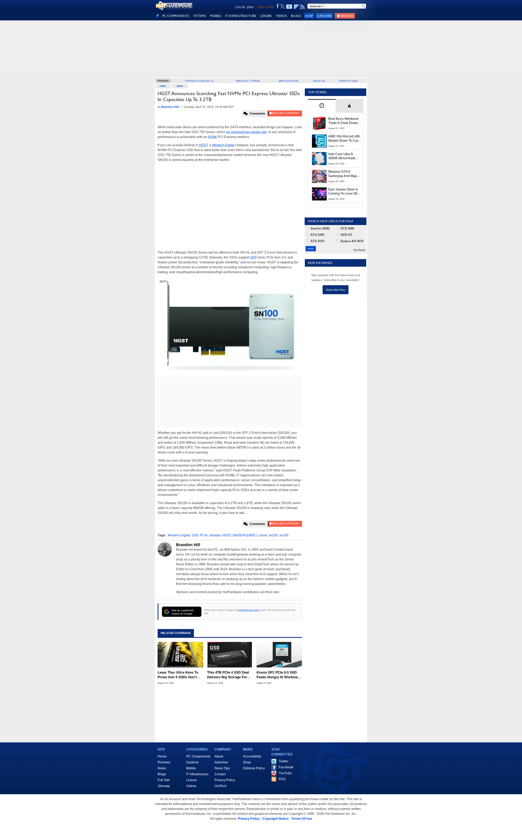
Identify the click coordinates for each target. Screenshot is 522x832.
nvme (263, 535)
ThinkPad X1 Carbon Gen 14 (199, 80)
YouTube (285, 773)
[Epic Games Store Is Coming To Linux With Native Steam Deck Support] (319, 193)
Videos (191, 786)
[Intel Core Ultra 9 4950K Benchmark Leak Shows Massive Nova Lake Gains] (319, 158)
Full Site (164, 780)
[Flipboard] (296, 7)
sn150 (273, 535)
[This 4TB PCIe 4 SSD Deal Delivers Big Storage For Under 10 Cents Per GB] (230, 655)
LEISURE (266, 16)
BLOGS (296, 16)
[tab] (322, 106)
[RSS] (302, 7)
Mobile (191, 768)
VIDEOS (281, 16)
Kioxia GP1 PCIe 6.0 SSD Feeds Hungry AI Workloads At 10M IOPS (279, 675)
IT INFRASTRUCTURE (240, 16)
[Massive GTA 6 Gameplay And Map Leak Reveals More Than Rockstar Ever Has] (319, 176)
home (163, 86)
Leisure (191, 780)
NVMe (212, 137)
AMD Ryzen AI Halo (289, 80)
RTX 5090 (317, 235)
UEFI (254, 257)
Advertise (221, 762)
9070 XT (346, 235)
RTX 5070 (317, 241)
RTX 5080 (347, 228)
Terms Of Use (301, 818)
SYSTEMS (199, 16)
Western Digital (223, 145)
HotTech (221, 786)
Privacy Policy (225, 780)
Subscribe (324, 16)
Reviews (164, 762)
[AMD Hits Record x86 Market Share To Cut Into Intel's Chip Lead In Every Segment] (319, 140)
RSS (282, 779)
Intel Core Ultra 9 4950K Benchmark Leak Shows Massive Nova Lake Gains (343, 156)
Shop (309, 16)
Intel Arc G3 (319, 80)
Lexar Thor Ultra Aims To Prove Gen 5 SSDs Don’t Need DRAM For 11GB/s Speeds (178, 675)
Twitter (283, 761)
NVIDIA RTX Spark (348, 80)
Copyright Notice (275, 818)
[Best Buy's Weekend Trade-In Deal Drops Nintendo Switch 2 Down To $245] (319, 123)
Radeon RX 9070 (351, 241)
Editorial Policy (254, 768)
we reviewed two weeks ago (246, 132)
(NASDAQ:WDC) (245, 535)
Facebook (286, 767)
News (180, 86)
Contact (220, 774)
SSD (195, 535)
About (219, 756)
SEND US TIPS (265, 7)
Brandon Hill (188, 544)
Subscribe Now (335, 289)
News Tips (222, 768)
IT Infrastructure (197, 774)
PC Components (198, 756)
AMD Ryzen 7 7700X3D (248, 80)
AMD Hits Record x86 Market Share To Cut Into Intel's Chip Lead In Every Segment (344, 139)
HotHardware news (249, 609)
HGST (203, 145)
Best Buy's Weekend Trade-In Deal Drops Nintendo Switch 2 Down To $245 (343, 121)
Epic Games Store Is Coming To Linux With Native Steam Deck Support (344, 192)
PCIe (204, 535)
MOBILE (215, 16)
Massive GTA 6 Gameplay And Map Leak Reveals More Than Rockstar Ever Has (342, 174)
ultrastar (215, 535)
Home (162, 756)
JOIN (250, 7)
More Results (359, 249)
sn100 (283, 535)
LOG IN (240, 7)
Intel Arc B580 (320, 228)
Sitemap (164, 786)
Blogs (162, 774)
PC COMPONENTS (175, 16)
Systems (192, 762)
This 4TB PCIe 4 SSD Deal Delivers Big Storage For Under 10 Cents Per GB (228, 675)
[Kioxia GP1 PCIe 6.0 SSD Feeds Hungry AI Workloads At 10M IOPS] (279, 655)
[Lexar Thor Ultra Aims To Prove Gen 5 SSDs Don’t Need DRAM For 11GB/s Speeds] (180, 655)
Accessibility (252, 756)
